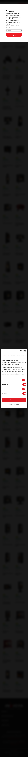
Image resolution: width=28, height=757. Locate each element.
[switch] (24, 384)
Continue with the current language (14, 35)
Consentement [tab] (5, 355)
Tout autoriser (14, 400)
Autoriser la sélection (14, 404)
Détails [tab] (13, 355)
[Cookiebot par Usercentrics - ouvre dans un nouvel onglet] (20, 351)
